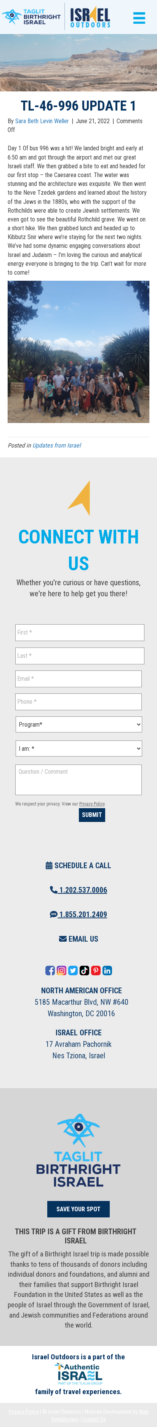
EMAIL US (82, 939)
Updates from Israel (56, 445)
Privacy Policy (91, 804)
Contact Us (94, 1419)
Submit (92, 814)
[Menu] (137, 18)
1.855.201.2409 (82, 914)
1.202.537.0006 (82, 890)
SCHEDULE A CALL (82, 865)
